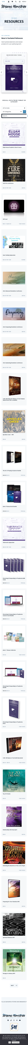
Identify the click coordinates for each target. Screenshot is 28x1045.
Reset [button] (24, 111)
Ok (9, 1042)
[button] (8, 1)
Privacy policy (15, 1042)
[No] (26, 1039)
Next (12, 985)
